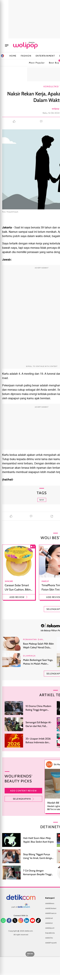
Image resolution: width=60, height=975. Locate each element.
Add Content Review (23, 790)
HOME (12, 55)
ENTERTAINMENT (45, 55)
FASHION (26, 55)
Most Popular (37, 62)
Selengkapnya (22, 798)
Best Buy (54, 62)
